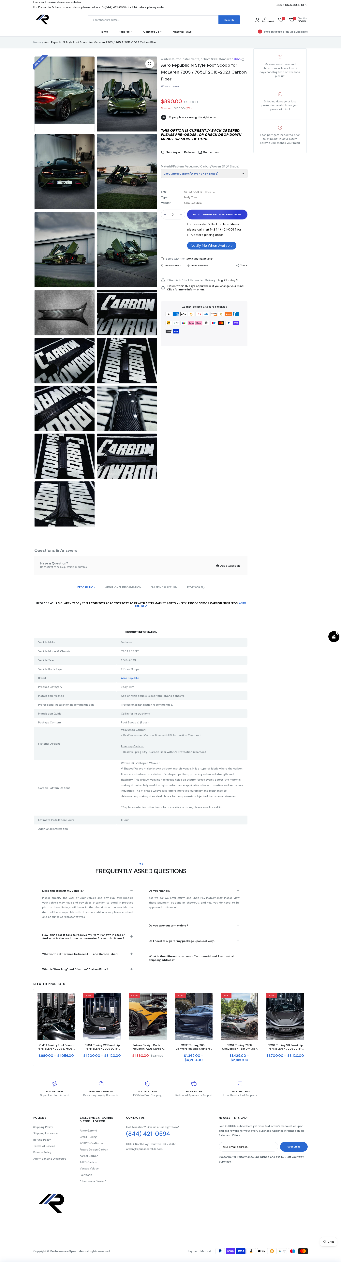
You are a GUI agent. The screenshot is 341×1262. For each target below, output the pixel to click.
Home (104, 31)
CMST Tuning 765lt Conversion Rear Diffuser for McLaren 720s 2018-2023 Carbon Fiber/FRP (239, 1046)
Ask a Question (229, 565)
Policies (124, 31)
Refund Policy (42, 1139)
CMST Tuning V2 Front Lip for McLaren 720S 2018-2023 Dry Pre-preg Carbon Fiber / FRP (102, 1046)
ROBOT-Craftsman (92, 1143)
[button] (204, 135)
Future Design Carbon (94, 1149)
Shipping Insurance (45, 1133)
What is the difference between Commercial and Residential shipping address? (191, 958)
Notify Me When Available (211, 245)
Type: (164, 197)
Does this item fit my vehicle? (63, 890)
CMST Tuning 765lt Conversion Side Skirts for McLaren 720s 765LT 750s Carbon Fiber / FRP (194, 1046)
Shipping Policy (43, 1127)
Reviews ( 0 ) (196, 587)
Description (86, 587)
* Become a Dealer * (93, 1181)
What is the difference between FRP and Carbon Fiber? (80, 954)
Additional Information (123, 587)
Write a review (170, 86)
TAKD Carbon (88, 1162)
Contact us (151, 31)
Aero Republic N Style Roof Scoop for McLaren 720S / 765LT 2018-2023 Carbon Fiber (204, 72)
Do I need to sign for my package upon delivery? (182, 941)
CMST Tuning (88, 1137)
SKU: (164, 192)
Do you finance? (159, 890)
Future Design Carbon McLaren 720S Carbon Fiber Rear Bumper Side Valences (148, 1046)
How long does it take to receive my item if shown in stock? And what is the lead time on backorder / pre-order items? (83, 936)
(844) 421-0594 (148, 1134)
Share (243, 265)
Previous (33, 1027)
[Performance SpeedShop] (42, 20)
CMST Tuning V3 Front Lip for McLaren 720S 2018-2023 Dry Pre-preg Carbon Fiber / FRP (285, 1046)
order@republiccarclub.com (144, 1149)
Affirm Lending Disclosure (49, 1158)
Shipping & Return (164, 587)
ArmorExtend (88, 1130)
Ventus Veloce (89, 1168)
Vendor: (166, 203)
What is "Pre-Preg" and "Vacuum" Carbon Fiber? (75, 969)
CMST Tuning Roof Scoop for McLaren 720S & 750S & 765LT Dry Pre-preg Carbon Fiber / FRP (56, 1046)
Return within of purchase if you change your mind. (205, 287)
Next (308, 1027)
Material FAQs (182, 31)
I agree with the (189, 258)
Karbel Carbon (89, 1156)
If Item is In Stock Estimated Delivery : (192, 280)
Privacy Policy (42, 1152)
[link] (71, 999)
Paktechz (86, 1175)
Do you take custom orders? (168, 925)
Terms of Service (44, 1146)
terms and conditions (199, 258)
